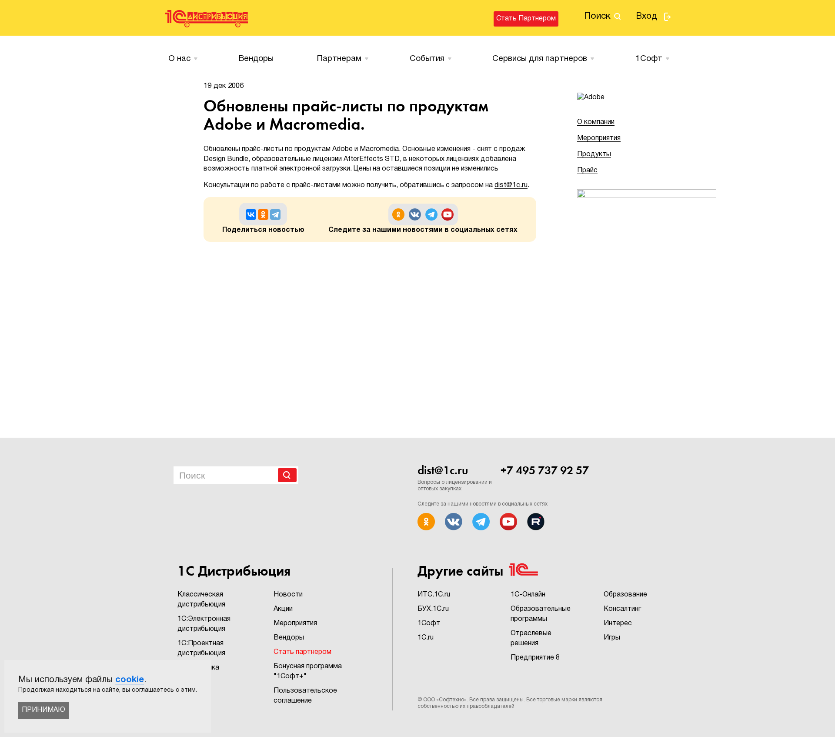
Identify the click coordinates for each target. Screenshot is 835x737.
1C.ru (426, 638)
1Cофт (648, 59)
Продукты (594, 154)
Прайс (587, 171)
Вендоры (256, 59)
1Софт (429, 623)
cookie (129, 680)
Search (287, 475)
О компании (596, 122)
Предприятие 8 (535, 658)
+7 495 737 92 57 (545, 470)
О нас (179, 59)
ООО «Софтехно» (445, 699)
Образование (625, 595)
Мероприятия (599, 138)
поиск (597, 16)
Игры (612, 638)
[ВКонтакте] (251, 214)
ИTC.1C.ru (434, 595)
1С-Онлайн (528, 595)
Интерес (618, 623)
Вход (646, 16)
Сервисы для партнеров (539, 59)
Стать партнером (526, 19)
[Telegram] (275, 214)
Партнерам (339, 59)
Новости (288, 595)
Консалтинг (622, 609)
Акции (283, 609)
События (427, 59)
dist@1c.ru (511, 185)
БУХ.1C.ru (433, 609)
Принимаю (43, 710)
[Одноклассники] (263, 214)
